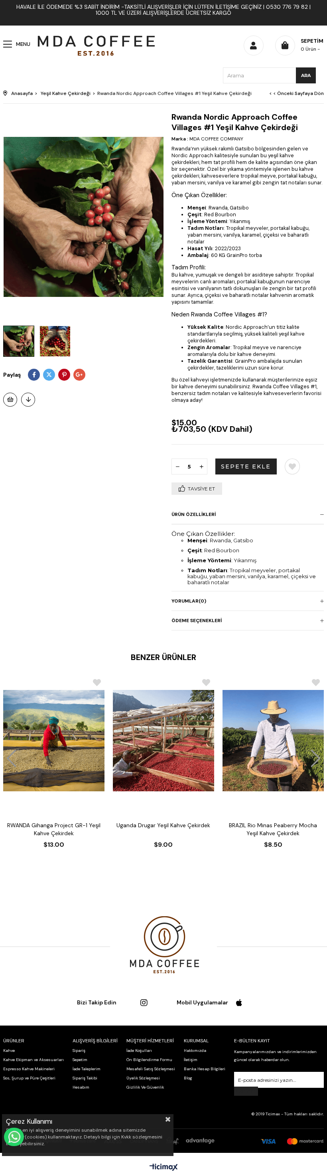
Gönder (246, 1091)
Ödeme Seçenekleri (196, 620)
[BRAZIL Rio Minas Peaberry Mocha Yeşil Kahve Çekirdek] (273, 740)
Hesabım (81, 1087)
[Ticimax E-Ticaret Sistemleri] (164, 1168)
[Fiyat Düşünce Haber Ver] (28, 400)
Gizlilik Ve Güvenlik (145, 1087)
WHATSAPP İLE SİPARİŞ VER (14, 1137)
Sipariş (79, 1050)
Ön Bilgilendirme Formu (149, 1059)
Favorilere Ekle (97, 682)
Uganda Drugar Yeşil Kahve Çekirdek (163, 825)
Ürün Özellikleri (193, 514)
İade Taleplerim (86, 1068)
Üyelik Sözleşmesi (143, 1078)
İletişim (190, 1059)
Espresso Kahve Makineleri (29, 1068)
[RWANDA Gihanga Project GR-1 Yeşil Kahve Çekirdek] (54, 740)
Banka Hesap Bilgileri (204, 1068)
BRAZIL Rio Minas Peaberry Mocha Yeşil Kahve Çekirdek (273, 829)
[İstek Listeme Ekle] (10, 400)
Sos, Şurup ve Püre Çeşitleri (29, 1078)
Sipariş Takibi (85, 1078)
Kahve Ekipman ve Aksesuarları (33, 1059)
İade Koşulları (139, 1050)
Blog (188, 1078)
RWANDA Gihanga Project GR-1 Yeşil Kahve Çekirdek (53, 829)
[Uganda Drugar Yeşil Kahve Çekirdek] (164, 740)
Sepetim (80, 1059)
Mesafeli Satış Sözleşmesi (150, 1068)
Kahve (9, 1050)
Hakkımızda (195, 1050)
